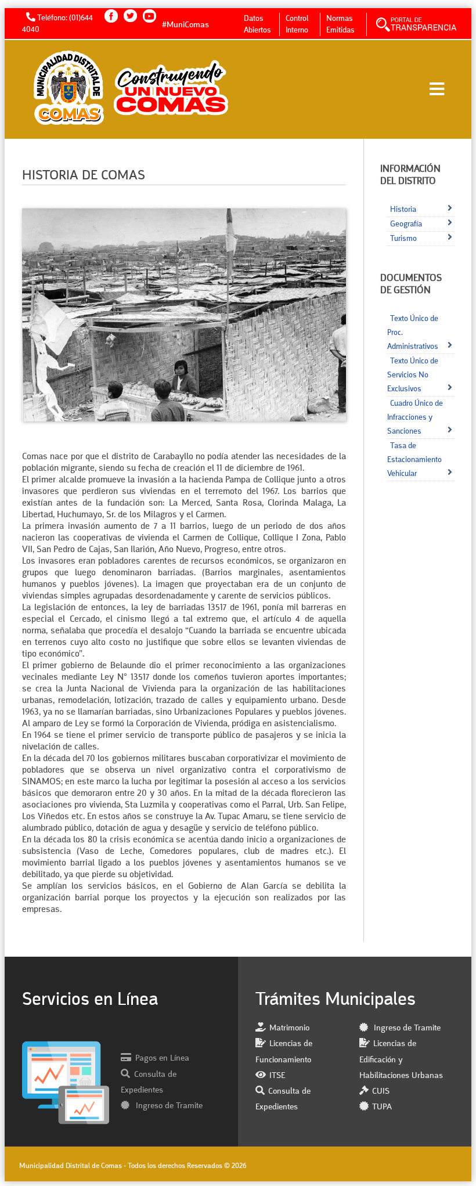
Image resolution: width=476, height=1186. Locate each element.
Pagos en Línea (162, 1058)
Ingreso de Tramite (168, 1106)
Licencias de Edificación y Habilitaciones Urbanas (401, 1060)
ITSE (277, 1076)
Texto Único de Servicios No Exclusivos (412, 375)
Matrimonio (289, 1028)
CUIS (381, 1091)
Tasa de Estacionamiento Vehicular (414, 460)
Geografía (406, 224)
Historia (403, 210)
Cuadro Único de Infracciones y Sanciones (415, 417)
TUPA (382, 1107)
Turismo (403, 239)
